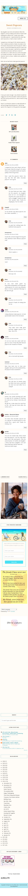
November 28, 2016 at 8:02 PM (11, 259)
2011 (3, 845)
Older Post (22, 476)
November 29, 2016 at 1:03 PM (15, 379)
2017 (3, 779)
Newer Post (6, 476)
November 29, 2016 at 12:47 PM (12, 363)
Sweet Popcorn (7, 789)
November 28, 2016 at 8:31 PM (11, 281)
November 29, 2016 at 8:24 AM (11, 338)
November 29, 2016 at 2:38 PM (11, 416)
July (5, 823)
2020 (3, 773)
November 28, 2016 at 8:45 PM (15, 222)
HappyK (7, 207)
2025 (3, 763)
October (6, 817)
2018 (3, 777)
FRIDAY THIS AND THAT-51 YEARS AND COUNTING (11, 744)
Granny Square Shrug (9, 811)
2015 (3, 837)
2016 (3, 781)
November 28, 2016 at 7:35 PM (11, 234)
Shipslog (4, 739)
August (5, 821)
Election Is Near (8, 815)
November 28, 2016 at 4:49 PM (11, 165)
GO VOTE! (6, 809)
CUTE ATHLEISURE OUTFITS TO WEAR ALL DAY (13, 748)
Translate (12, 611)
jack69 (6, 431)
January (6, 835)
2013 (3, 841)
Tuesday (4, 738)
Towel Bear (7, 803)
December (6, 783)
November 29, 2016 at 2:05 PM (11, 394)
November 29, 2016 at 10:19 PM (12, 433)
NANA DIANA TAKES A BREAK (10, 742)
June (5, 825)
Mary (6, 279)
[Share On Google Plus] (12, 115)
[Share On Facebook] (9, 115)
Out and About (7, 787)
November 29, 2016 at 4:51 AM (11, 311)
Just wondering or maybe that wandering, (12, 741)
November (6, 785)
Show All (25, 750)
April (5, 829)
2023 (6, 163)
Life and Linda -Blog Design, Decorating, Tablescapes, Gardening (12, 732)
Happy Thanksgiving (9, 793)
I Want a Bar (7, 807)
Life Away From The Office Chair (12, 884)
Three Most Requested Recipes (12, 795)
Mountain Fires (7, 805)
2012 (3, 843)
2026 (3, 761)
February (6, 833)
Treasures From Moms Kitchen (11, 797)
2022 (3, 769)
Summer (7, 362)
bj (5, 392)
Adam (6, 310)
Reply (25, 183)
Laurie (6, 336)
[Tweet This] (6, 115)
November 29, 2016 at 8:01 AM (15, 325)
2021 (3, 771)
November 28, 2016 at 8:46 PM (15, 271)
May (5, 827)
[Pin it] (15, 115)
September (6, 819)
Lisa (10, 187)
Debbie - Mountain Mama (12, 414)
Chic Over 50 (5, 747)
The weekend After (8, 791)
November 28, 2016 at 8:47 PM (15, 300)
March (5, 831)
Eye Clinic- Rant (7, 801)
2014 (3, 839)
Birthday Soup (7, 799)
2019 (3, 775)
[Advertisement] (14, 648)
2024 (3, 765)
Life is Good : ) (6, 736)
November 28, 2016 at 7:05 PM (11, 209)
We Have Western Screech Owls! (10, 734)
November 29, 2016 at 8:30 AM (15, 353)
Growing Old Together (9, 813)
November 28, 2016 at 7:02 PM (15, 189)
